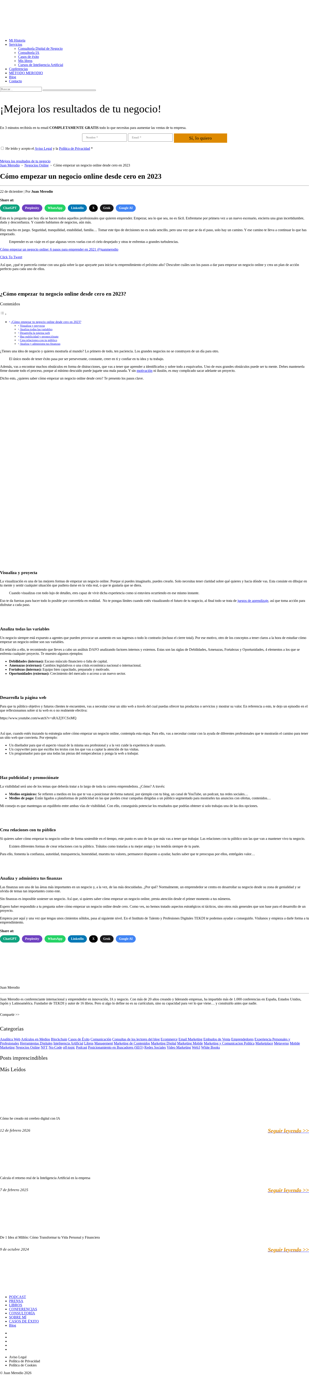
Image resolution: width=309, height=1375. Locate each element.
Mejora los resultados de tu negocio (25, 161)
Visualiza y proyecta (32, 325)
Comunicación (100, 1039)
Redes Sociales (155, 1047)
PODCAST (17, 1297)
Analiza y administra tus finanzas (40, 343)
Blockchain (59, 1039)
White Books (210, 1047)
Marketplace (264, 1043)
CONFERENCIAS (23, 1309)
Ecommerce (169, 1039)
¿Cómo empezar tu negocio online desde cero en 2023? (46, 322)
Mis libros (25, 61)
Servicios (15, 44)
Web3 (196, 1047)
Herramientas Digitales (36, 1043)
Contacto (15, 81)
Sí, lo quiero (200, 137)
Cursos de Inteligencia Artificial (40, 65)
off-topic (69, 1047)
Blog (12, 77)
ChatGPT (10, 208)
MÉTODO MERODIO (26, 73)
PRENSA (16, 1301)
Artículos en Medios (35, 1039)
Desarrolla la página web (35, 333)
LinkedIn (77, 208)
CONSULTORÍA (22, 1313)
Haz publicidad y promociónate (39, 336)
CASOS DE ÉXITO (24, 1321)
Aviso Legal (43, 148)
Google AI (126, 208)
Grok (106, 208)
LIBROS (15, 1305)
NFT (44, 1047)
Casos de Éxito (79, 1039)
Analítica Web (10, 1039)
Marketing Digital (163, 1043)
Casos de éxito (28, 57)
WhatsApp (55, 208)
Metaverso (281, 1043)
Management (103, 1043)
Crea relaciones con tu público (38, 340)
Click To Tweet (11, 257)
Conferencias (18, 69)
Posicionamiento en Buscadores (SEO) (115, 1047)
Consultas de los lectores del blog (136, 1039)
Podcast (81, 1047)
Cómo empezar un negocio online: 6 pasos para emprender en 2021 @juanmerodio (59, 249)
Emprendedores (242, 1039)
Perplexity (32, 208)
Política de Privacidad (74, 148)
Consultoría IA (28, 53)
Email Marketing (190, 1039)
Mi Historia (17, 40)
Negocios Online (28, 1047)
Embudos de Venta (216, 1039)
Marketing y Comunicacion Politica (229, 1043)
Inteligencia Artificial (68, 1043)
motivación (144, 371)
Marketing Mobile (190, 1043)
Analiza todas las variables (36, 329)
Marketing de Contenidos (132, 1043)
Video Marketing (179, 1047)
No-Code (55, 1047)
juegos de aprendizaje (253, 601)
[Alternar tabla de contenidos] (3, 314)
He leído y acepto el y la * (49, 148)
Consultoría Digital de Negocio (40, 48)
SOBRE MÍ (17, 1317)
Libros (88, 1043)
